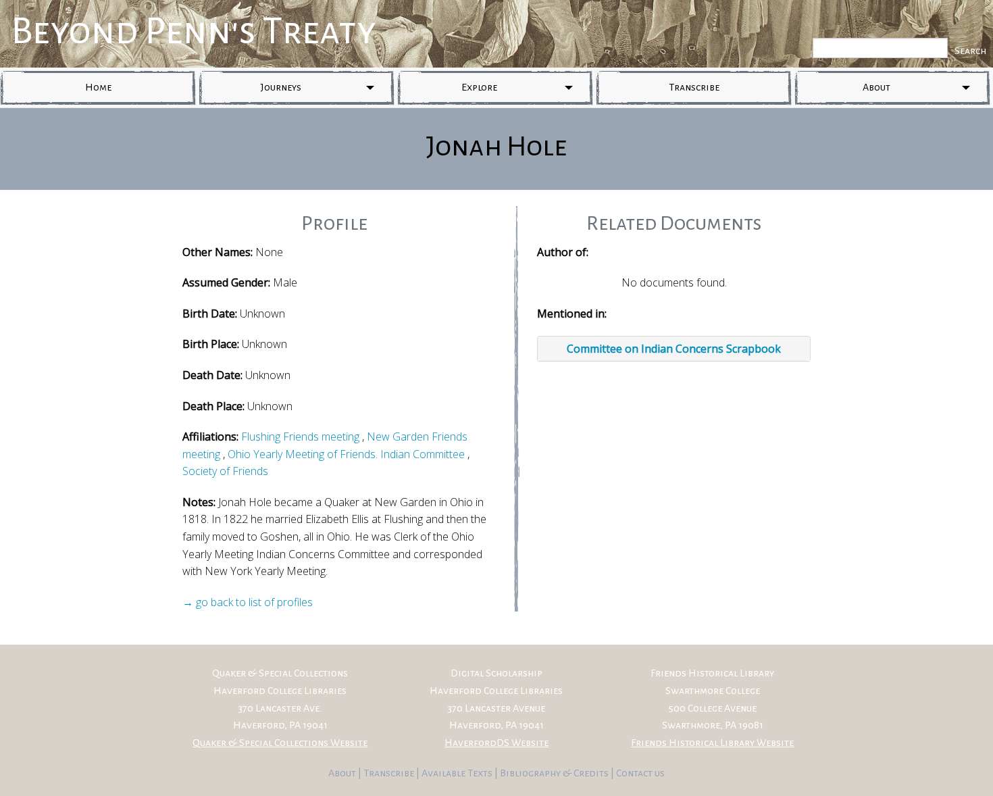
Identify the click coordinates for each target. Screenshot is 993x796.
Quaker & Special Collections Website (280, 742)
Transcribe (694, 87)
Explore (479, 87)
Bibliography (530, 773)
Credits (592, 773)
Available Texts (458, 773)
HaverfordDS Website (496, 742)
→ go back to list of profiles (247, 602)
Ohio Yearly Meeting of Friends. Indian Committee (346, 454)
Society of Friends (225, 471)
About (876, 87)
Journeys (281, 87)
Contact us (640, 773)
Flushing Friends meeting (300, 436)
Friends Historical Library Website (712, 742)
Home (98, 87)
